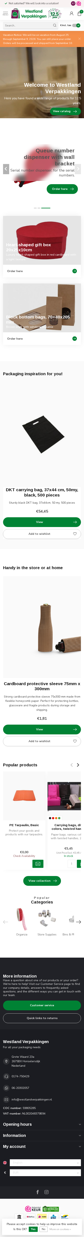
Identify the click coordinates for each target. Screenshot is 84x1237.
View (39, 522)
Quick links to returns (42, 1018)
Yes (33, 1229)
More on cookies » (60, 1229)
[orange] (56, 818)
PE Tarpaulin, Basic (24, 825)
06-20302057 (20, 1088)
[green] (59, 818)
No (43, 1229)
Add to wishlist (39, 534)
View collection (40, 881)
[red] (53, 818)
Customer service (42, 1005)
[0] (79, 13)
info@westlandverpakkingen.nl (32, 1099)
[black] (50, 818)
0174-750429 (20, 1076)
